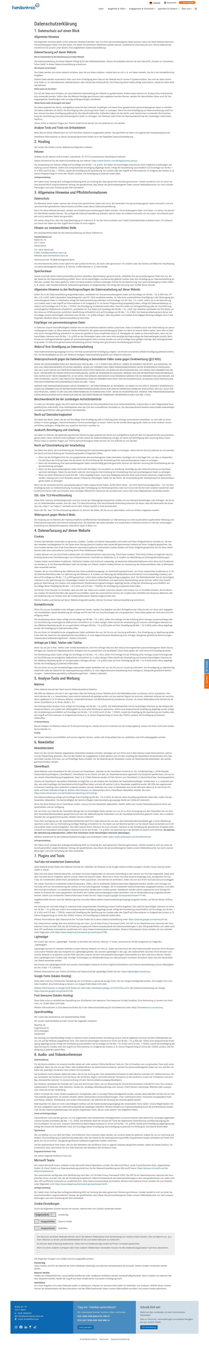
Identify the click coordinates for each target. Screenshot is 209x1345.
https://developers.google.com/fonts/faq (104, 988)
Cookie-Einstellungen (47, 1203)
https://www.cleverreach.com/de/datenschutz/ (129, 836)
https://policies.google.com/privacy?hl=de (148, 919)
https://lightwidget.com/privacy (135, 971)
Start (101, 8)
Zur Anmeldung (149, 1327)
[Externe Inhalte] (45, 1221)
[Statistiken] (45, 1228)
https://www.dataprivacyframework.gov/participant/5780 (81, 932)
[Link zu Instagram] (16, 1327)
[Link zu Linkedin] (26, 1327)
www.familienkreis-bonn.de (55, 255)
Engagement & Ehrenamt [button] (141, 8)
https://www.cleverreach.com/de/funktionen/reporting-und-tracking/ (65, 793)
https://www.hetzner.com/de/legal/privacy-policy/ (114, 160)
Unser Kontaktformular (28, 1319)
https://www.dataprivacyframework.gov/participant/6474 (81, 1184)
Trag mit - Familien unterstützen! (97, 1307)
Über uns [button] (186, 8)
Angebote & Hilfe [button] (116, 8)
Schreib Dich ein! (150, 1307)
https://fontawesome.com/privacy (147, 1007)
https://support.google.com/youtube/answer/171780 (121, 895)
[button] (194, 9)
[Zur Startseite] (25, 6)
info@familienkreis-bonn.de (54, 252)
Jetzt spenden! (85, 1327)
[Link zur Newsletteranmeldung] (34, 1327)
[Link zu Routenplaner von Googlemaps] (30, 1327)
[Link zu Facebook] (20, 1327)
